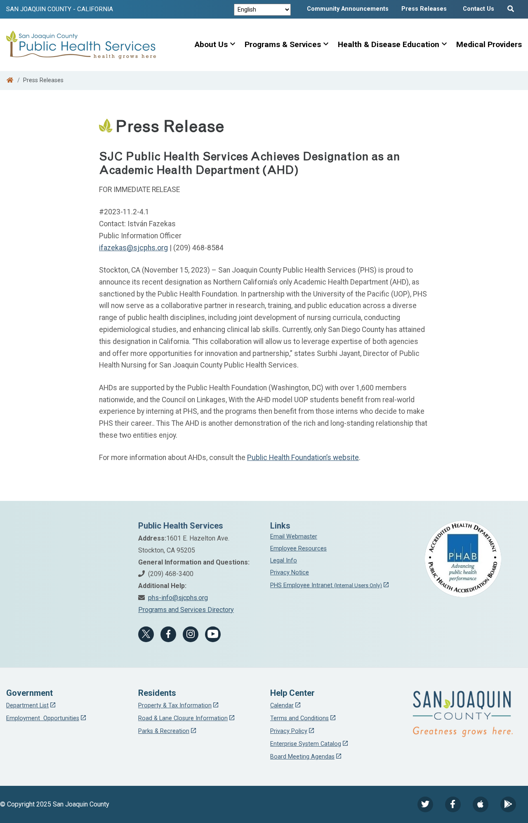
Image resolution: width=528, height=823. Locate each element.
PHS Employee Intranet (326, 585)
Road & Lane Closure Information (183, 718)
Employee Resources (298, 548)
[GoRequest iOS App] (480, 804)
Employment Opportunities (42, 718)
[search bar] (512, 7)
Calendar (282, 705)
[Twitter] (425, 804)
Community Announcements (348, 8)
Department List (27, 705)
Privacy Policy (288, 731)
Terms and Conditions (299, 718)
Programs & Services (283, 44)
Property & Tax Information (175, 705)
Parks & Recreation (163, 731)
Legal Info (283, 560)
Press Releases (424, 8)
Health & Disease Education (388, 44)
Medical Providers (489, 44)
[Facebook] (168, 634)
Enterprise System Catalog (305, 743)
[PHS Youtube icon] (213, 634)
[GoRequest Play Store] (508, 804)
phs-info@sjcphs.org (178, 598)
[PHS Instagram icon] (190, 634)
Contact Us (478, 8)
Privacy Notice (289, 572)
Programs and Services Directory (186, 610)
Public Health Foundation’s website (303, 457)
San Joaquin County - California (59, 9)
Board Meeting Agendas (302, 756)
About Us (211, 44)
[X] (146, 634)
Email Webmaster (293, 536)
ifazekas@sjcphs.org (133, 248)
